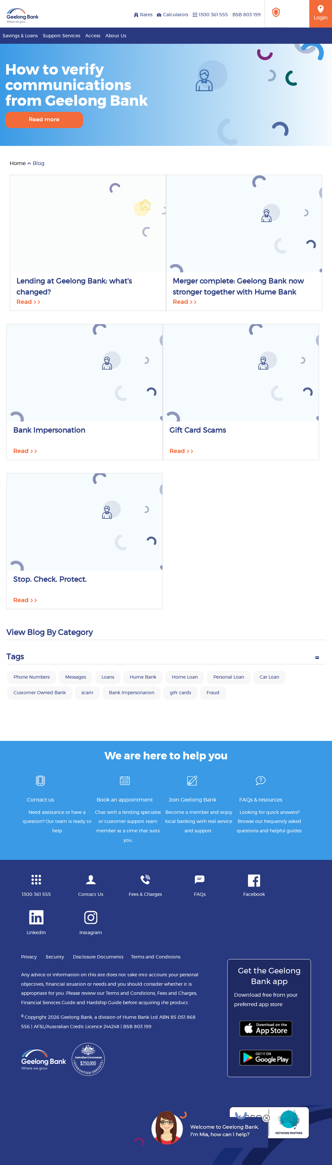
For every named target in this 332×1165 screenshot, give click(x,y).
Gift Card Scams (198, 430)
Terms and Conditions (155, 957)
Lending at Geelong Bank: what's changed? (74, 287)
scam (87, 693)
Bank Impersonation (49, 430)
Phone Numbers (32, 677)
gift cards (180, 693)
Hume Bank (143, 677)
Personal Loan (228, 677)
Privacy (29, 957)
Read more (44, 119)
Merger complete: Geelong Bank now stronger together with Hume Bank (238, 287)
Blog (38, 163)
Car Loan (269, 677)
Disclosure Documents (98, 957)
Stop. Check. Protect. (50, 579)
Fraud (213, 693)
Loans (107, 677)
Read (25, 302)
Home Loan (185, 677)
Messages (75, 677)
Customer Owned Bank (40, 693)
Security (55, 957)
